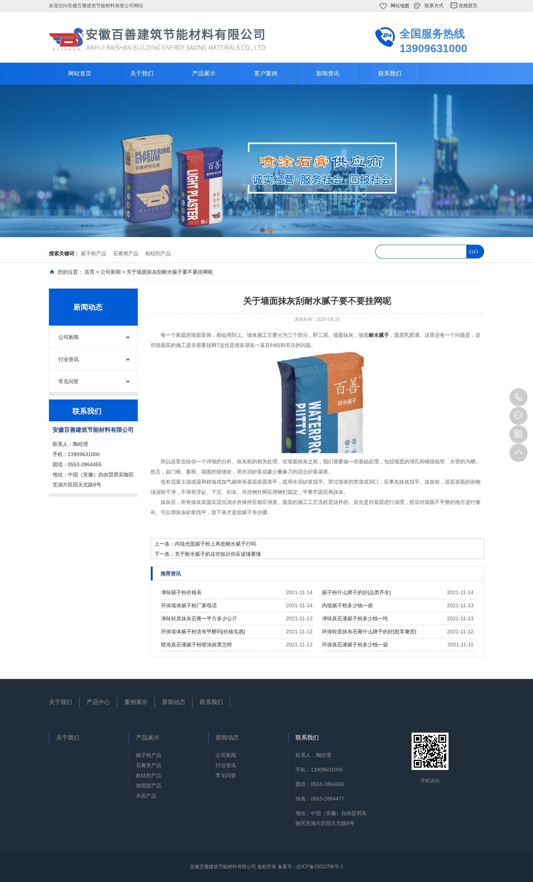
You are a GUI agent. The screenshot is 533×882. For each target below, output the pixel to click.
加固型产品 (148, 785)
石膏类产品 (126, 253)
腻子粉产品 (93, 253)
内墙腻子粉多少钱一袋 (347, 605)
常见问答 (68, 381)
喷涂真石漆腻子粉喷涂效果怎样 (196, 644)
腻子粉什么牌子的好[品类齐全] (356, 592)
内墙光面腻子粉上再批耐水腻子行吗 (215, 544)
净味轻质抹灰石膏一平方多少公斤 (199, 618)
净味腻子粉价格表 (181, 592)
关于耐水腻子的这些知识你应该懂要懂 (218, 554)
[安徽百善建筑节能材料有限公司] (157, 39)
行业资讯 (68, 359)
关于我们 (141, 73)
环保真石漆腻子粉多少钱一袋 (355, 644)
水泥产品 (146, 796)
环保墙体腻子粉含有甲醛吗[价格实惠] (203, 631)
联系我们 (389, 73)
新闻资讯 (327, 73)
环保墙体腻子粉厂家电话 (189, 605)
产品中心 (98, 702)
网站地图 (400, 5)
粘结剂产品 (158, 253)
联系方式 (434, 5)
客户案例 (265, 73)
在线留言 (468, 5)
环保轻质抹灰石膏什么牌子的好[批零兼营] (369, 631)
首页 (89, 272)
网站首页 (79, 73)
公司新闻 (110, 272)
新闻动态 (173, 702)
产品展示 (203, 73)
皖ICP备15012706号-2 (320, 866)
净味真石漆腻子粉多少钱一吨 (355, 618)
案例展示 (136, 702)
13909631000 (518, 397)
